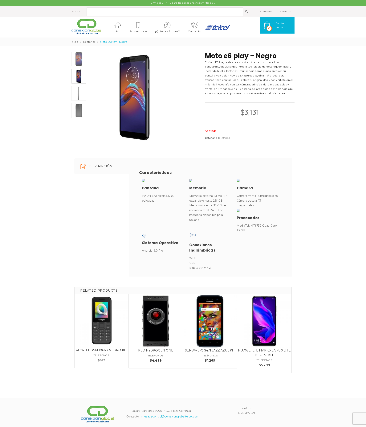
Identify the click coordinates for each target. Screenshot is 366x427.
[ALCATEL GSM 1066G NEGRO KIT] (101, 321)
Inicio (117, 31)
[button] (277, 25)
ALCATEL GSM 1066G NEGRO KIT (101, 350)
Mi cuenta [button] (282, 11)
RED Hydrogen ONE (155, 350)
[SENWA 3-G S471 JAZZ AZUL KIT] (210, 321)
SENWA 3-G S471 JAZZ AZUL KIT (210, 350)
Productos (137, 31)
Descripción (100, 166)
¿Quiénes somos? (167, 31)
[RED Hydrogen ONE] (156, 321)
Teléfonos (89, 41)
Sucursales (266, 11)
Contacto (194, 31)
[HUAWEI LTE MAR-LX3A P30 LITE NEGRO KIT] (264, 321)
